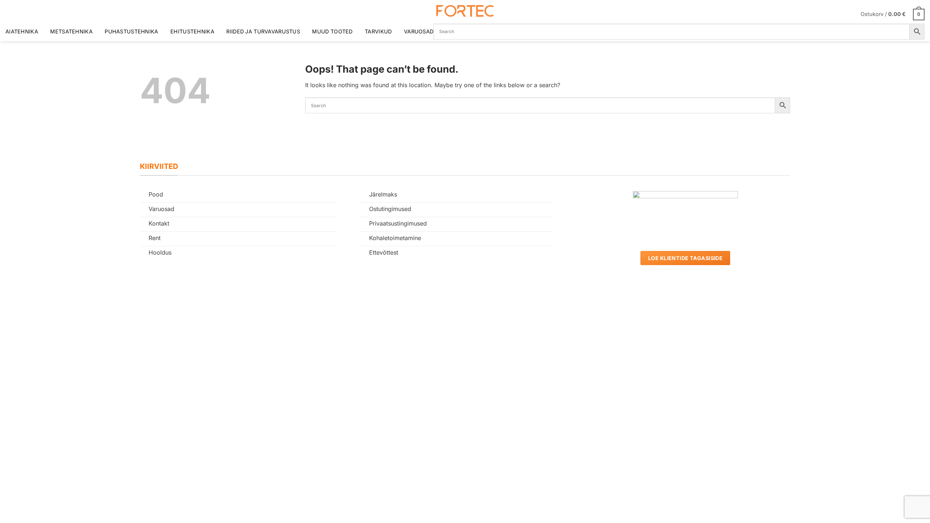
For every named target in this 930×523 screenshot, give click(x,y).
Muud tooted (332, 31)
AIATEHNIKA (21, 31)
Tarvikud (378, 31)
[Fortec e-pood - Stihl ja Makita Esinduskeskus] (465, 11)
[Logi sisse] (850, 14)
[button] (893, 14)
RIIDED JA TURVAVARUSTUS (263, 31)
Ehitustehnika (192, 31)
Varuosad (418, 31)
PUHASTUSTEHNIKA (131, 31)
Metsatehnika (71, 31)
